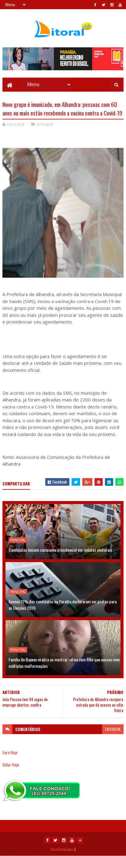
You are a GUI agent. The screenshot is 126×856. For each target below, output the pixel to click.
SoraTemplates (62, 849)
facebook (112, 729)
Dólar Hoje (10, 764)
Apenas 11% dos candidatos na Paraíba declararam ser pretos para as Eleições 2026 (63, 604)
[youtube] (120, 4)
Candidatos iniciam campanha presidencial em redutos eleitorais (60, 550)
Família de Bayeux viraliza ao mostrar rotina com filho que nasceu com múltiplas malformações (64, 662)
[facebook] (95, 4)
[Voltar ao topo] (80, 840)
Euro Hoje (9, 752)
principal (45, 124)
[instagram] (112, 4)
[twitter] (103, 4)
